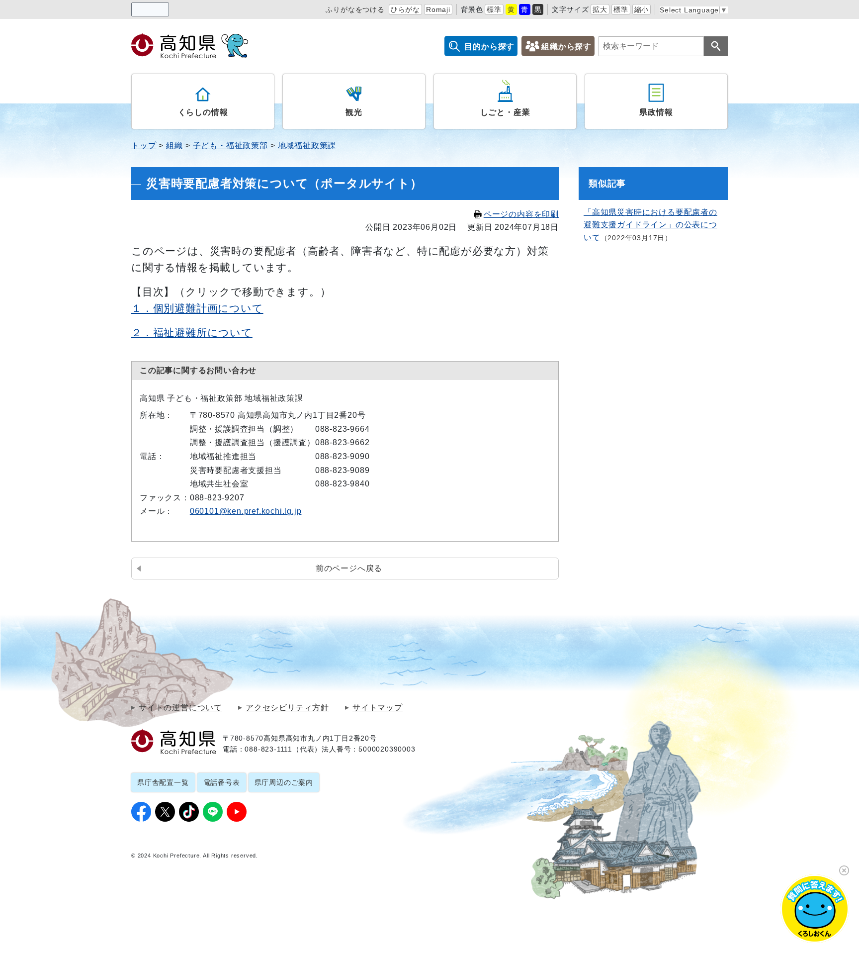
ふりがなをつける (355, 9)
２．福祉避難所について (192, 332)
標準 (494, 9)
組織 (174, 145)
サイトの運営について (180, 708)
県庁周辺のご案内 (284, 782)
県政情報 (656, 112)
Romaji (438, 9)
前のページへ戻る (349, 568)
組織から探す (566, 46)
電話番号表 (221, 782)
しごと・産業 (505, 112)
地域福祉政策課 (307, 145)
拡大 (600, 9)
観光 (353, 112)
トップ (143, 145)
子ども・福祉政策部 (230, 145)
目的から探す (489, 46)
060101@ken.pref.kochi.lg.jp (246, 511)
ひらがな (405, 9)
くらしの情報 (203, 112)
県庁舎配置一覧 (163, 782)
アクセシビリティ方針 (287, 708)
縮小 (641, 9)
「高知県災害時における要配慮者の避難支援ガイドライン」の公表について (650, 225)
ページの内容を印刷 (521, 214)
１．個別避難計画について (197, 308)
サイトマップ (377, 708)
